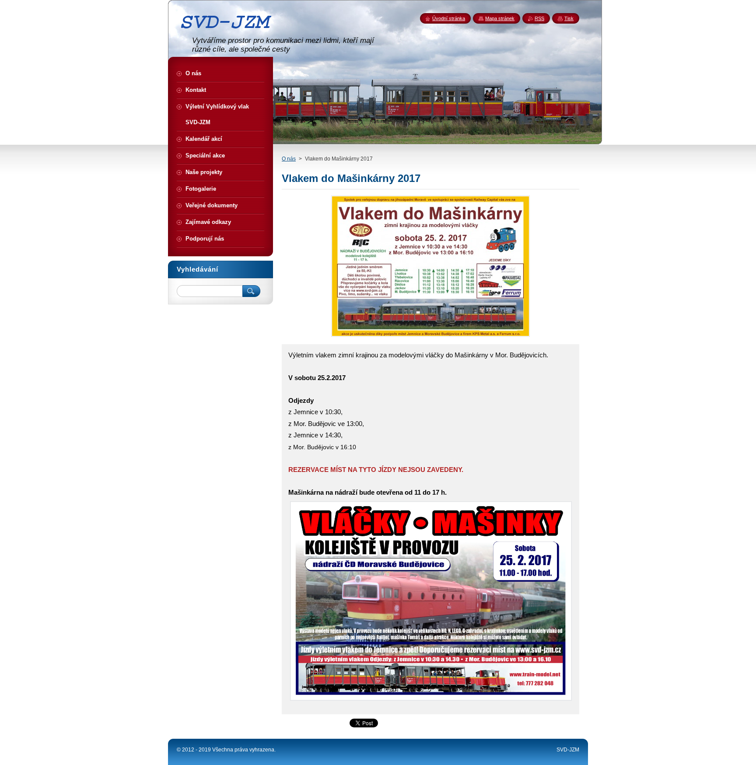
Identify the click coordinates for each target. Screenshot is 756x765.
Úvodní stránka (448, 18)
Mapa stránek (499, 18)
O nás (289, 158)
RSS (539, 18)
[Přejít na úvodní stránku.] (229, 32)
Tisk (569, 18)
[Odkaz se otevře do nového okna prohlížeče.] (430, 336)
